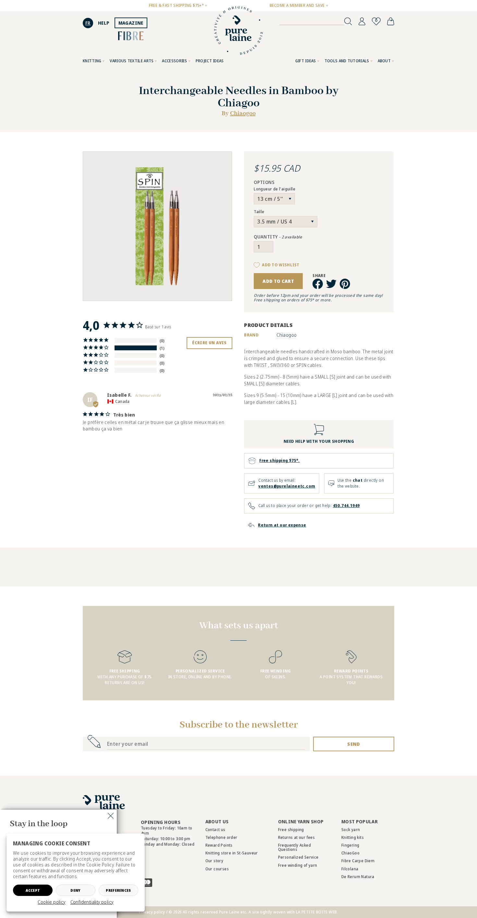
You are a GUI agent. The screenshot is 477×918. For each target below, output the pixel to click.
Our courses (217, 869)
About (384, 61)
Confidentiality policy (92, 902)
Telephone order (221, 837)
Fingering (350, 845)
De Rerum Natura (357, 876)
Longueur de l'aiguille (274, 189)
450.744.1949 (346, 505)
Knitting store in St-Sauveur (231, 853)
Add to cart (278, 281)
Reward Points (219, 845)
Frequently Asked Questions (294, 847)
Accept (33, 890)
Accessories (174, 61)
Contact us (215, 829)
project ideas (210, 61)
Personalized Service (298, 857)
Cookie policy (51, 902)
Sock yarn (350, 829)
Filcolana (350, 869)
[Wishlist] (376, 21)
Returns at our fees (296, 837)
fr (88, 23)
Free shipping (291, 829)
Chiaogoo (243, 113)
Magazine (130, 23)
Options (264, 182)
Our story (214, 861)
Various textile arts (131, 61)
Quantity (278, 237)
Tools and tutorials (346, 61)
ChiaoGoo (350, 853)
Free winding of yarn (297, 865)
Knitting (92, 61)
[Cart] (390, 21)
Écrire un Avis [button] (209, 342)
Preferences (118, 890)
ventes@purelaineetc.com (286, 486)
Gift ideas (305, 61)
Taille (259, 212)
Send (353, 744)
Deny (75, 890)
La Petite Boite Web (316, 912)
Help (104, 23)
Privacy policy (152, 912)
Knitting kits (352, 837)
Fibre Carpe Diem (357, 861)
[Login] (362, 21)
